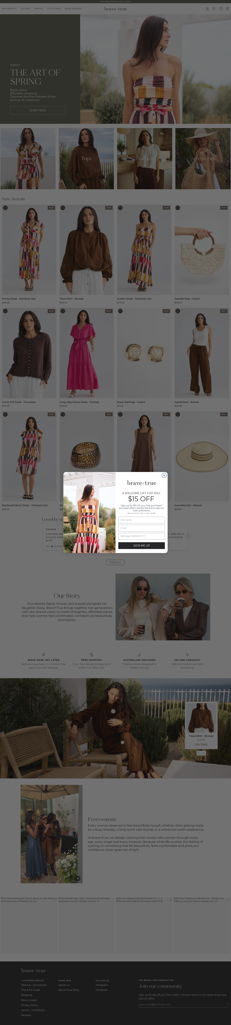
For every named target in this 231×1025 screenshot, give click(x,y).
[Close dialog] (164, 475)
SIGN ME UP (141, 545)
